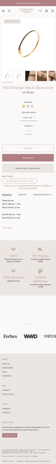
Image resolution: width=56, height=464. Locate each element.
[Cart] (52, 11)
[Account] (46, 11)
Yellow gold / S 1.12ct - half (19, 181)
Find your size (8, 394)
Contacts (6, 390)
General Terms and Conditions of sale (33, 461)
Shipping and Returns (42, 194)
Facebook (6, 412)
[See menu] (4, 11)
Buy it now (28, 157)
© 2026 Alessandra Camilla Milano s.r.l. (19, 450)
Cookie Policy (8, 461)
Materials (22, 194)
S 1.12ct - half (27, 118)
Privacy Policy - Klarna (27, 456)
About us (6, 364)
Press (4, 372)
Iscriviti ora (9, 435)
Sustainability (7, 368)
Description (7, 194)
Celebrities (6, 376)
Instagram (6, 408)
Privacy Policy (8, 456)
